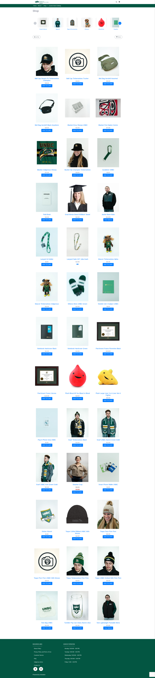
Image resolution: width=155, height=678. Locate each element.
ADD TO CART (46, 85)
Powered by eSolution (39, 674)
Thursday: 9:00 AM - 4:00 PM (72, 658)
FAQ (35, 658)
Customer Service (39, 655)
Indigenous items (38, 662)
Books (39, 5)
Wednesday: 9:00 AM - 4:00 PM (73, 655)
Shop (45, 5)
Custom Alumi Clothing (55, 5)
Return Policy (37, 648)
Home (35, 5)
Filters (119, 37)
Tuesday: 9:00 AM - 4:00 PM (72, 652)
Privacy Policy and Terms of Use (42, 652)
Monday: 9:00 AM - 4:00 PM (72, 648)
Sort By (37, 37)
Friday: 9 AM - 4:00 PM (71, 662)
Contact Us (37, 665)
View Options (108, 219)
